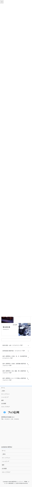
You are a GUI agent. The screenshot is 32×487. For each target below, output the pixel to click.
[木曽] (25, 329)
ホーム (3, 387)
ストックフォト (5, 394)
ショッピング (4, 397)
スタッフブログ (5, 406)
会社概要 (3, 403)
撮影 (2, 400)
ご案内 (3, 391)
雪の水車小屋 (6, 327)
